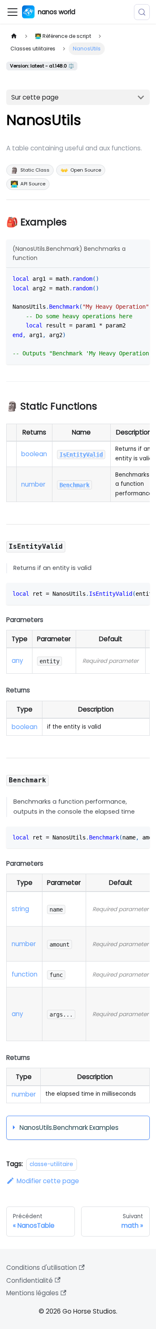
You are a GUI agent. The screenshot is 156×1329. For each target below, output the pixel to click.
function (24, 974)
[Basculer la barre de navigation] (12, 12)
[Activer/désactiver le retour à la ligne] (125, 278)
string (20, 908)
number (33, 484)
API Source (27, 184)
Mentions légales (32, 1293)
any (17, 660)
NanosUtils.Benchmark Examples (69, 1127)
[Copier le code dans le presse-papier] (140, 278)
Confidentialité (29, 1280)
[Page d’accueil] (13, 36)
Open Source (80, 170)
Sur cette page (35, 97)
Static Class (30, 170)
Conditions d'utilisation (41, 1267)
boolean (34, 454)
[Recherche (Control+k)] (142, 12)
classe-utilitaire (51, 1164)
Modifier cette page (48, 1181)
